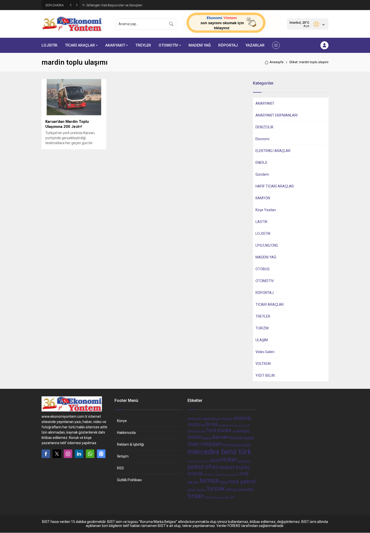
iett (234, 431)
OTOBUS (262, 269)
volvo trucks (220, 498)
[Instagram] (68, 453)
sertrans (233, 474)
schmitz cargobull (215, 474)
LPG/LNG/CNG (266, 245)
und (208, 497)
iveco (195, 436)
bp (203, 425)
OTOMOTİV (264, 281)
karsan (221, 437)
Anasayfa (276, 62)
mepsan (211, 443)
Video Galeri (264, 352)
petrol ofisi (202, 466)
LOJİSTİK (262, 234)
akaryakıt (195, 419)
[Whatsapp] (90, 453)
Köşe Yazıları (265, 210)
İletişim (123, 456)
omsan (204, 461)
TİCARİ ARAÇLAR (269, 304)
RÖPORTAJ (264, 293)
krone (236, 437)
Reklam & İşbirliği (130, 444)
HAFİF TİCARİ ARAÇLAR (274, 186)
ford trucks (218, 430)
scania (195, 473)
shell (243, 473)
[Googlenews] (101, 453)
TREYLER (262, 316)
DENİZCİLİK (264, 127)
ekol (231, 425)
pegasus (244, 461)
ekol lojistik (242, 425)
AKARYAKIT (264, 103)
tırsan (196, 496)
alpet (207, 418)
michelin (193, 461)
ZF (232, 497)
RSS (120, 468)
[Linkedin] (79, 453)
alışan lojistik (222, 418)
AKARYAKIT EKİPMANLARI (276, 115)
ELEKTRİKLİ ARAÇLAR (272, 151)
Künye (122, 421)
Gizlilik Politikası (129, 480)
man (194, 443)
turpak (216, 488)
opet (214, 460)
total (191, 490)
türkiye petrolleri (240, 489)
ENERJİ (261, 163)
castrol (223, 425)
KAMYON (262, 198)
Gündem (262, 174)
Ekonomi (262, 139)
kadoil (207, 438)
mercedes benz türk (219, 451)
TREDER (201, 490)
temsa (209, 480)
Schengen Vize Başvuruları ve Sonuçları (114, 5)
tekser (193, 482)
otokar (228, 459)
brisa (211, 424)
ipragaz (243, 431)
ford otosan (196, 431)
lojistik (248, 438)
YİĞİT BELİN (265, 375)
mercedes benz (237, 445)
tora (224, 482)
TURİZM (262, 328)
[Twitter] (57, 453)
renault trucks (234, 467)
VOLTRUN (263, 364)
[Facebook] (46, 453)
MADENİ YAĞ (265, 257)
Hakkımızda (126, 433)
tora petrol (242, 481)
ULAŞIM (261, 340)
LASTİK (261, 222)
